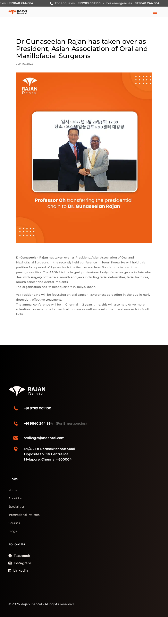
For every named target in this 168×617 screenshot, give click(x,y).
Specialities (16, 506)
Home (12, 490)
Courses (14, 523)
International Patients (24, 515)
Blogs (12, 531)
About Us (15, 498)
